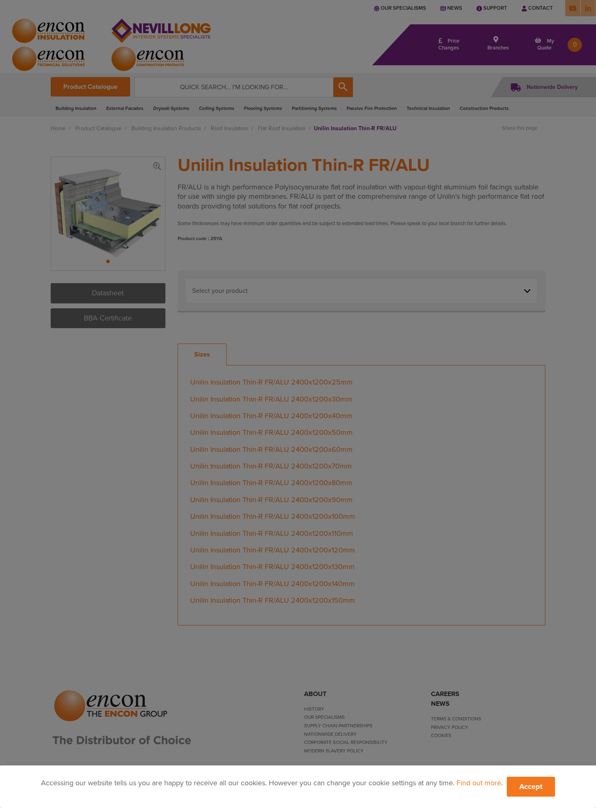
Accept (530, 786)
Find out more (479, 782)
